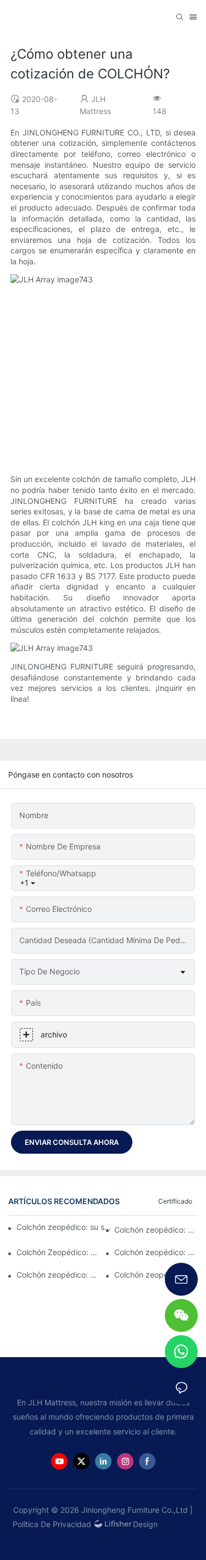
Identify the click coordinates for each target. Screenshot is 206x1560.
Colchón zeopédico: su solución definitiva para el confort (65, 1227)
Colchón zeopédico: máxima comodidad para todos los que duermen (156, 1252)
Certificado (175, 1201)
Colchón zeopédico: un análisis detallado (156, 1229)
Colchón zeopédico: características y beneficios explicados (156, 1274)
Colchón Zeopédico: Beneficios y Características (58, 1252)
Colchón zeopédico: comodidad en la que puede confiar (58, 1274)
